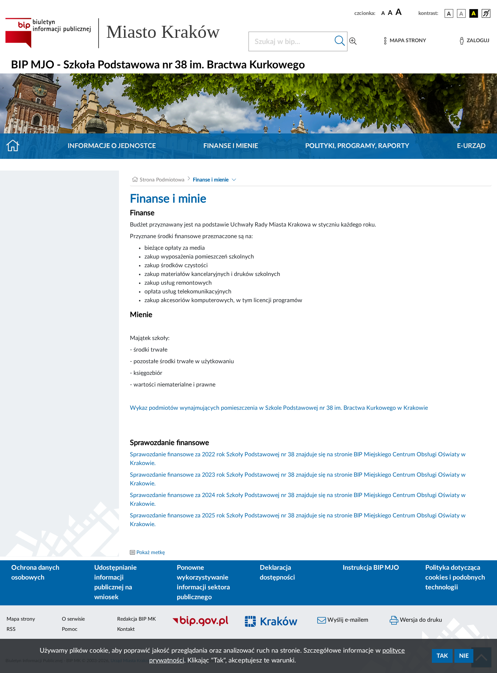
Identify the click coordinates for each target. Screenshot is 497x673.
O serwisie (73, 619)
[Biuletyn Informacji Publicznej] (201, 625)
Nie (464, 656)
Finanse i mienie (230, 146)
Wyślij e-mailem (347, 620)
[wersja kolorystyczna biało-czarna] (461, 13)
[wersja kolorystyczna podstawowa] (449, 13)
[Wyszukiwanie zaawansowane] (353, 41)
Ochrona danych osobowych (35, 573)
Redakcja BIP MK (136, 619)
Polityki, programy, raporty (357, 146)
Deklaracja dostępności (277, 573)
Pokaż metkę (150, 552)
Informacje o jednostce (112, 146)
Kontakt (126, 629)
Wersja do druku (420, 620)
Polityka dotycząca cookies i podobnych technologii (455, 578)
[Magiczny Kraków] (274, 625)
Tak (442, 656)
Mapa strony (21, 619)
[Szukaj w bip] (340, 41)
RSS (11, 629)
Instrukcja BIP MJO (371, 568)
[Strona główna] (15, 146)
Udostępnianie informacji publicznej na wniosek (115, 583)
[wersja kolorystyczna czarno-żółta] (473, 13)
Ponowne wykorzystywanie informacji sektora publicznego (203, 583)
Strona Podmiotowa (162, 180)
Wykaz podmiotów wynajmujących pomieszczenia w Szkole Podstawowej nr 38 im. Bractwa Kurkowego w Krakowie (279, 408)
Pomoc (69, 629)
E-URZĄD (471, 146)
